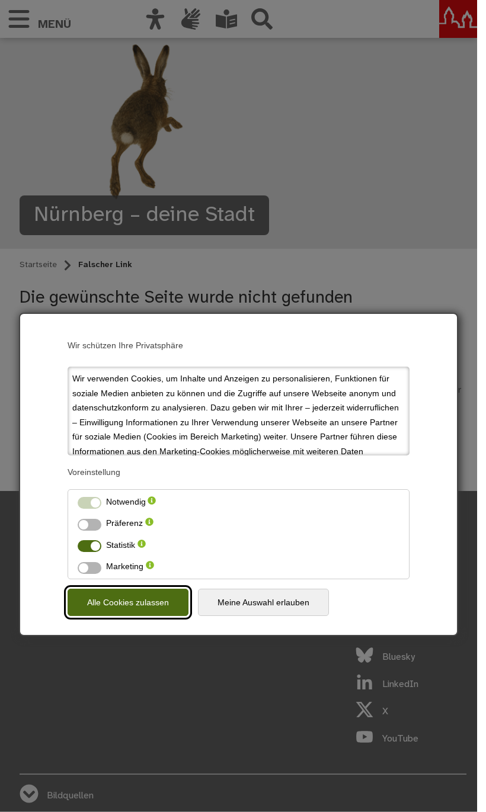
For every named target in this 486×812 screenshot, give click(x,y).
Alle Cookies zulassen (128, 602)
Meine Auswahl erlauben (263, 602)
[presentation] (152, 502)
